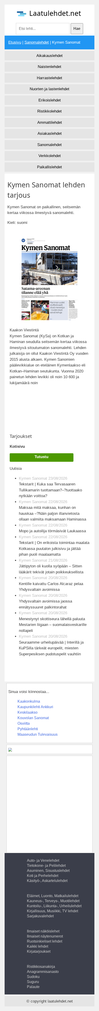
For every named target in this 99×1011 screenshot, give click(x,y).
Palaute (33, 987)
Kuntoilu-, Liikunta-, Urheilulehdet (54, 906)
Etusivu (14, 42)
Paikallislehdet (49, 167)
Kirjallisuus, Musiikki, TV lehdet (52, 911)
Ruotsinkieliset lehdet (44, 941)
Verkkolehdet (49, 156)
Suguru (33, 982)
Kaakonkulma (28, 701)
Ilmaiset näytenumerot (45, 936)
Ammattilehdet (49, 122)
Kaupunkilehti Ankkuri (35, 707)
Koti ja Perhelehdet (42, 876)
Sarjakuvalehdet (40, 916)
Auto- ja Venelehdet (43, 860)
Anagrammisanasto (43, 972)
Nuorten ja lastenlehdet (49, 89)
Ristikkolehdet (49, 111)
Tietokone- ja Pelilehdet (46, 865)
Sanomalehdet (36, 42)
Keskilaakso (27, 712)
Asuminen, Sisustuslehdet (48, 871)
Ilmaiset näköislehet (43, 931)
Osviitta (23, 723)
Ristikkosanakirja (41, 967)
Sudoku (33, 977)
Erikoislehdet (49, 100)
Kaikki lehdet (37, 946)
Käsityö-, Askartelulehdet (47, 881)
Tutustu (41, 457)
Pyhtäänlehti (27, 729)
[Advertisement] (50, 407)
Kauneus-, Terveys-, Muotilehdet (53, 901)
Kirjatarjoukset (38, 951)
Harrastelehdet (49, 78)
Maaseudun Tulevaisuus (37, 734)
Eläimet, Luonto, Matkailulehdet (52, 896)
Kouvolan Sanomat (33, 718)
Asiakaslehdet (50, 133)
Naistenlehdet (49, 67)
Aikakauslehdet (49, 56)
